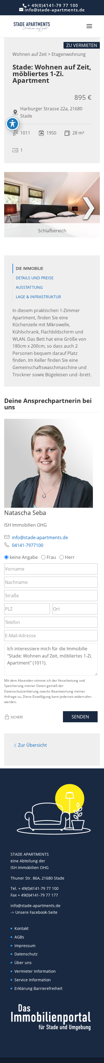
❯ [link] (88, 205)
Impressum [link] (24, 945)
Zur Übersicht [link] (32, 745)
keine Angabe (24, 557)
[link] (32, 26)
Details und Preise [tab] (35, 277)
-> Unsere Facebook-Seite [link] (34, 912)
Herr (70, 557)
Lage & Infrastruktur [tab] (38, 296)
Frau (51, 557)
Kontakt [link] (21, 928)
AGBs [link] (19, 937)
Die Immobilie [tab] (29, 268)
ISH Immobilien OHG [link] (30, 867)
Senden (80, 717)
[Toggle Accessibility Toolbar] (12, 123)
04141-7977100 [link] (27, 545)
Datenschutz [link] (26, 954)
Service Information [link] (32, 979)
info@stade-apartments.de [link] (40, 537)
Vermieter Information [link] (35, 971)
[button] (89, 30)
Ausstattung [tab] (29, 287)
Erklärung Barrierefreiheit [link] (38, 988)
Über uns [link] (23, 962)
